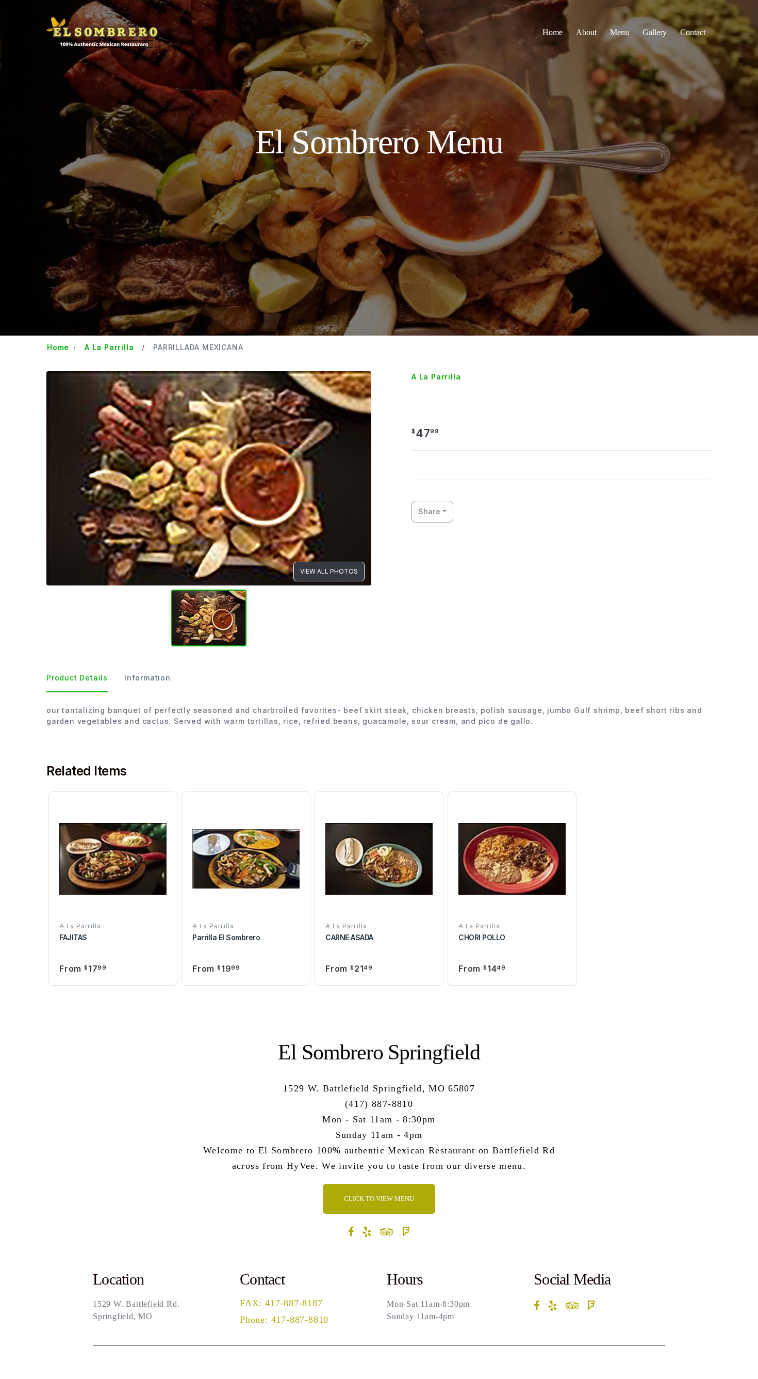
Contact (692, 32)
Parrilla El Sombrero (226, 937)
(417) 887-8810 (379, 1104)
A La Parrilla (109, 347)
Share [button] (429, 511)
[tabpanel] (379, 715)
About (586, 32)
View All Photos (329, 571)
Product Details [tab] (77, 677)
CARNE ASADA (349, 937)
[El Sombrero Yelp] (367, 1232)
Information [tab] (147, 677)
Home (552, 32)
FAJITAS (73, 937)
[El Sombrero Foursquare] (406, 1232)
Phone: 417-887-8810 (284, 1319)
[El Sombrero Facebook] (351, 1232)
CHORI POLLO (481, 937)
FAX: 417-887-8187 (281, 1303)
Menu (619, 32)
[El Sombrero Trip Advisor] (387, 1232)
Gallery (654, 32)
